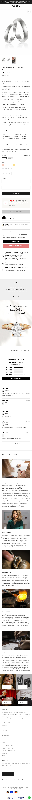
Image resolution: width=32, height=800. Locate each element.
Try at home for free (16, 211)
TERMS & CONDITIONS (8, 748)
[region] (16, 288)
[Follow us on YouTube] (14, 779)
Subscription (8, 774)
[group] (16, 323)
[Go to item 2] (9, 60)
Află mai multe (13, 225)
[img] (5, 388)
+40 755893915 (16, 241)
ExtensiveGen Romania (16, 788)
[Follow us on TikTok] (18, 779)
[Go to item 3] (13, 60)
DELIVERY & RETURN (7, 745)
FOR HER (4, 185)
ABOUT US (4, 728)
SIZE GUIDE (5, 753)
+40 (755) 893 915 (25, 86)
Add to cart (16, 193)
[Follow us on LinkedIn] (22, 779)
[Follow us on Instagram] (6, 779)
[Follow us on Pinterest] (10, 779)
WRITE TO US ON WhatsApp (16, 245)
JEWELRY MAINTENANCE (8, 750)
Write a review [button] (16, 378)
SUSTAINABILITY (6, 733)
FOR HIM (4, 178)
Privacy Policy (5, 735)
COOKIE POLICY (6, 738)
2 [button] (15, 444)
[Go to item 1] (4, 60)
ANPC (3, 755)
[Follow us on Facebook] (2, 779)
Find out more (13, 218)
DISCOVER (6, 687)
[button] (5, 73)
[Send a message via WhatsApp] (29, 797)
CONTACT (4, 725)
